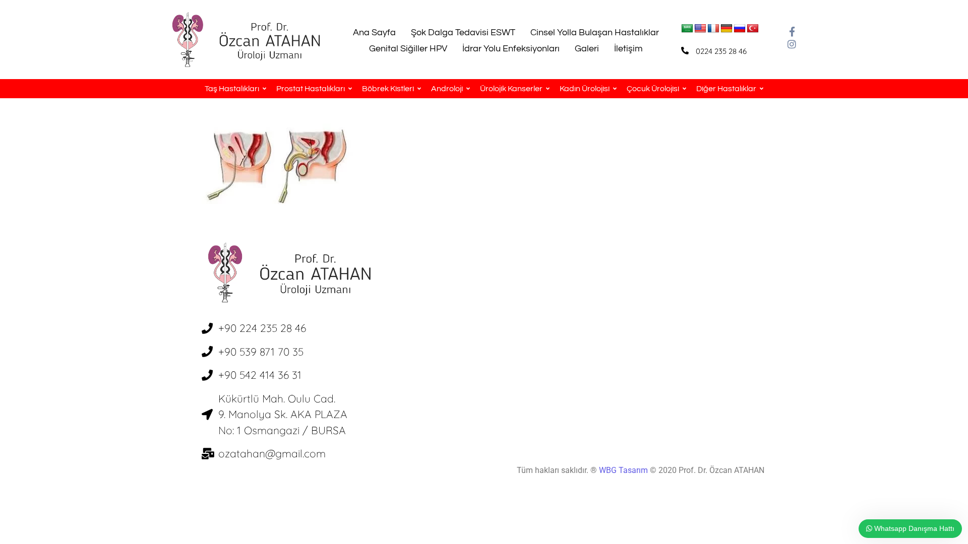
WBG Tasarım (624, 470)
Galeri (587, 48)
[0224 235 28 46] (685, 50)
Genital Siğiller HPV (408, 48)
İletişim (628, 48)
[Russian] (740, 29)
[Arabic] (687, 29)
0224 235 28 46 (721, 51)
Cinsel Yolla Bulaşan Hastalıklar (594, 32)
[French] (713, 29)
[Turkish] (753, 29)
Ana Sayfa (374, 32)
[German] (726, 29)
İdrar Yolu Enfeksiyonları (511, 48)
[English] (700, 29)
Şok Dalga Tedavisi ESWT (463, 32)
